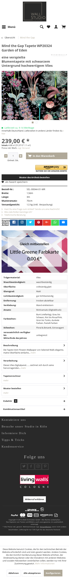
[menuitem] (8, 27)
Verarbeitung (10, 360)
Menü (11, 27)
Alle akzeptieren (32, 573)
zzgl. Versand (24, 148)
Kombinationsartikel (14, 409)
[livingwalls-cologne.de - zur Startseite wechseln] (34, 12)
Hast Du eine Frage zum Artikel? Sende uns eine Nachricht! (32, 209)
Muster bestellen (12, 388)
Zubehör (9, 401)
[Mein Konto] (56, 27)
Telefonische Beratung (15, 214)
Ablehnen (14, 573)
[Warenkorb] (64, 27)
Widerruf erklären (34, 499)
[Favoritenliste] (48, 27)
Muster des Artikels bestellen (34, 177)
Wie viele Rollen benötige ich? (18, 212)
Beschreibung (10, 345)
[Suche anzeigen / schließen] (41, 27)
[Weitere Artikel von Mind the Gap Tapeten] (59, 55)
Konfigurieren (53, 573)
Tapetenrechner (12, 375)
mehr (33, 352)
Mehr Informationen (45, 563)
